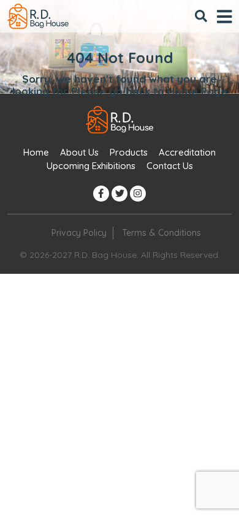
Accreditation (187, 152)
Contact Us (169, 166)
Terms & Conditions (161, 232)
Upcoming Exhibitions (91, 166)
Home (36, 152)
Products (129, 152)
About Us (79, 152)
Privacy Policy (79, 232)
